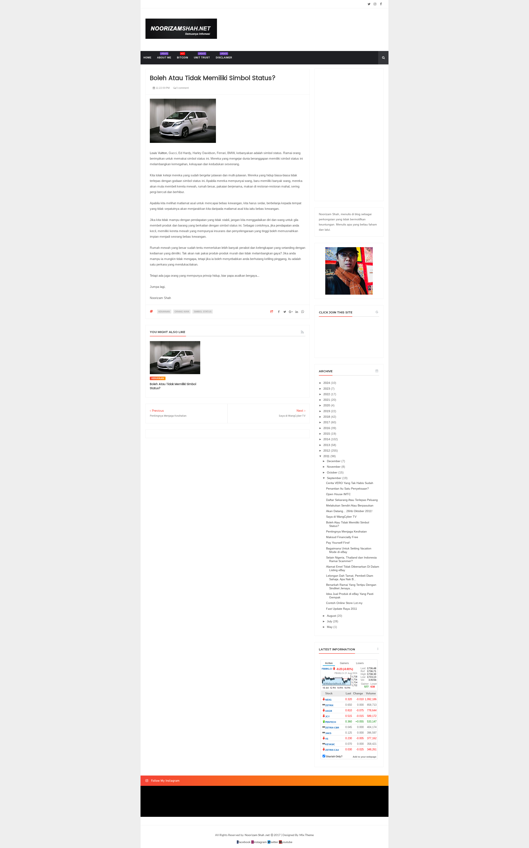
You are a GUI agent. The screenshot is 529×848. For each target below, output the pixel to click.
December (334, 461)
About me (164, 55)
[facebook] (381, 4)
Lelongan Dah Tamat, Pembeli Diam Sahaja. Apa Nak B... (349, 577)
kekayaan (164, 311)
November (334, 466)
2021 (327, 399)
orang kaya (182, 311)
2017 (327, 422)
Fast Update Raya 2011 (341, 608)
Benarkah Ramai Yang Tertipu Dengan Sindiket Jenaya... (351, 586)
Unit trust (202, 55)
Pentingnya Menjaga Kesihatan (346, 531)
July (330, 621)
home (147, 57)
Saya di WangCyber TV (341, 516)
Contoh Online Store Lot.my (344, 603)
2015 (327, 433)
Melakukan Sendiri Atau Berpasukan (349, 505)
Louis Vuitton (158, 153)
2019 (327, 411)
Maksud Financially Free (342, 537)
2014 (327, 439)
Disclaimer (224, 55)
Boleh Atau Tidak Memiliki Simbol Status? (173, 386)
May (330, 627)
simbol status (202, 311)
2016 (327, 428)
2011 (326, 456)
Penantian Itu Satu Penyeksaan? (347, 488)
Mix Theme (306, 835)
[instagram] (375, 4)
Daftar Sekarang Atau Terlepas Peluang (352, 500)
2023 (327, 388)
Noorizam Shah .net (257, 835)
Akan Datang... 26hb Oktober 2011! (349, 511)
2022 (327, 394)
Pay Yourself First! (338, 542)
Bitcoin (182, 55)
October (332, 472)
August (332, 615)
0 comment (182, 88)
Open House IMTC (338, 494)
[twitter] (369, 4)
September (334, 478)
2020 (327, 405)
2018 (327, 416)
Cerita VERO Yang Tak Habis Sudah (349, 483)
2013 (327, 445)
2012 (327, 450)
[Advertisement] (349, 135)
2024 (327, 382)
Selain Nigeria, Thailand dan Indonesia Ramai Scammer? (351, 559)
